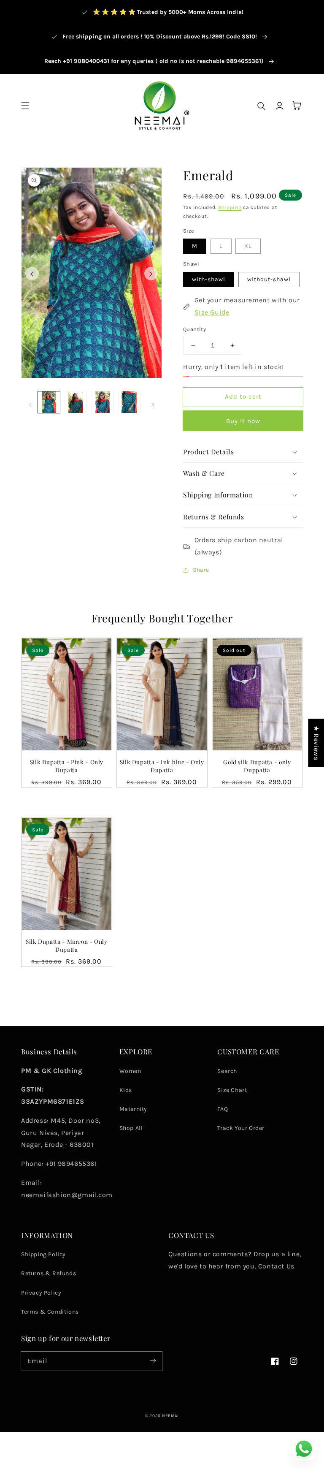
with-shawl (208, 279)
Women (130, 1071)
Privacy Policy (41, 1292)
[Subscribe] (152, 1361)
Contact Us (276, 1266)
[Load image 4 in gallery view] (129, 402)
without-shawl (269, 279)
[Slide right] (151, 273)
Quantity (194, 329)
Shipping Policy (43, 1254)
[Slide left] (32, 273)
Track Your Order (241, 1128)
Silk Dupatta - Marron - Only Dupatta (67, 945)
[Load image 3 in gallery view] (102, 402)
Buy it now (243, 421)
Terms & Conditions (50, 1311)
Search (227, 1071)
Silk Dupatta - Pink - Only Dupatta (66, 766)
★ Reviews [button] (316, 742)
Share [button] (201, 569)
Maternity (133, 1109)
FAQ (222, 1109)
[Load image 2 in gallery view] (76, 402)
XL (248, 246)
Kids (125, 1090)
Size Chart (232, 1090)
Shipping (230, 207)
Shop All (131, 1128)
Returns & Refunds (48, 1273)
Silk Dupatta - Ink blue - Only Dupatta (162, 766)
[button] (25, 105)
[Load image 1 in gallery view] (49, 402)
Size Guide (212, 312)
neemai (170, 1415)
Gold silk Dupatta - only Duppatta (257, 766)
